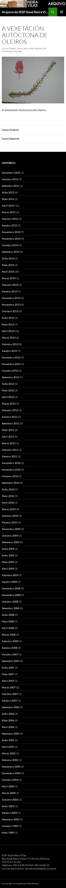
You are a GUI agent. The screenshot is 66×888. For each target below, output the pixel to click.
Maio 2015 (8, 199)
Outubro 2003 (10, 799)
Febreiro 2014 (10, 284)
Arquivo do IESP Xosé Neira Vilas (25, 12)
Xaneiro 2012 (9, 416)
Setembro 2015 (10, 185)
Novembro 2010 (11, 469)
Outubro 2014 (10, 245)
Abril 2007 (8, 680)
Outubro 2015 (10, 179)
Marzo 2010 (9, 509)
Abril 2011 (8, 436)
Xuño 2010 (8, 489)
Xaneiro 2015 (9, 225)
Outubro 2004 (10, 779)
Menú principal (61, 12)
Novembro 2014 (11, 238)
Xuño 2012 (8, 383)
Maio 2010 (8, 496)
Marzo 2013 (9, 337)
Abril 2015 (8, 205)
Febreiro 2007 (10, 694)
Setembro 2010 (10, 482)
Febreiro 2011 (10, 449)
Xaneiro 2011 (9, 456)
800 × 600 (28, 48)
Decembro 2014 (11, 232)
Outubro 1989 (10, 826)
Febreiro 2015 (10, 218)
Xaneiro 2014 (9, 291)
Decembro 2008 (11, 588)
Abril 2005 (8, 746)
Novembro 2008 (11, 595)
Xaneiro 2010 (9, 522)
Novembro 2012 (11, 364)
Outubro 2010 (10, 476)
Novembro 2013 (11, 304)
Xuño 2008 (8, 614)
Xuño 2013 (8, 317)
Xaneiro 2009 (9, 581)
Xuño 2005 (8, 740)
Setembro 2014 (10, 251)
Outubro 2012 (10, 370)
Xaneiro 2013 (9, 350)
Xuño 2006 (8, 713)
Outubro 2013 (10, 311)
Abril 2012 (8, 397)
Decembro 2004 (11, 766)
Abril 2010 (8, 502)
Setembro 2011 (10, 423)
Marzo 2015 (9, 212)
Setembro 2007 (10, 661)
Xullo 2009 (8, 548)
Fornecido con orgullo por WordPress (20, 883)
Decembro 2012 (11, 357)
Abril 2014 (8, 271)
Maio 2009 (8, 562)
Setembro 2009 (10, 542)
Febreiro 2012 (10, 410)
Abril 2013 (8, 331)
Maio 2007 (8, 674)
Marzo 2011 (9, 443)
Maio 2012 (8, 390)
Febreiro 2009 (10, 575)
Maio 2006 (8, 720)
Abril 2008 (8, 628)
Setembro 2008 (10, 608)
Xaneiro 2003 (9, 812)
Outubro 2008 (10, 601)
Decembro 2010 (11, 463)
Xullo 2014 (8, 258)
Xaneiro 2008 (9, 647)
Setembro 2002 (10, 819)
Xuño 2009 (8, 555)
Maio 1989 (8, 832)
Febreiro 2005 (10, 760)
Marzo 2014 (9, 278)
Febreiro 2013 (10, 344)
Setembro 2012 (10, 377)
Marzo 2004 (9, 793)
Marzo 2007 (9, 687)
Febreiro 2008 (10, 641)
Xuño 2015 (8, 192)
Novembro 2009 (11, 529)
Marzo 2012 (9, 403)
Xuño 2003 (8, 806)
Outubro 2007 (10, 654)
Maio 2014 (8, 265)
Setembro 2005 (10, 733)
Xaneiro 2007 (9, 700)
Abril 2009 (8, 568)
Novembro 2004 (11, 773)
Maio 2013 (8, 324)
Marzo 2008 (9, 634)
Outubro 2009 (10, 535)
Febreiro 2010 (10, 515)
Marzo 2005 (9, 753)
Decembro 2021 (11, 172)
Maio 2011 (8, 430)
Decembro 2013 (11, 298)
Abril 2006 (8, 727)
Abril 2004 (8, 786)
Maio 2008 (8, 621)
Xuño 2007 (8, 667)
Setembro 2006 (10, 707)
